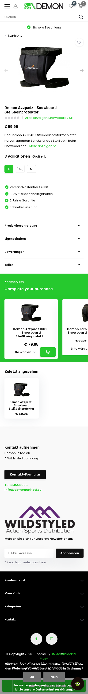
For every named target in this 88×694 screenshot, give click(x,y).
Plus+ (44, 658)
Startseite (15, 35)
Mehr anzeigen (41, 146)
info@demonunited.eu (23, 489)
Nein (54, 677)
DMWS (56, 654)
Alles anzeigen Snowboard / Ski (49, 118)
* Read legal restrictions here (25, 562)
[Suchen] (81, 17)
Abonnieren (69, 553)
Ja (32, 677)
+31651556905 (16, 485)
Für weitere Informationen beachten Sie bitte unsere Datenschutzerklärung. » (45, 687)
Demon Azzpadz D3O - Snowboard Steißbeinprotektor (31, 332)
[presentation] (6, 70)
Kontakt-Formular (25, 474)
